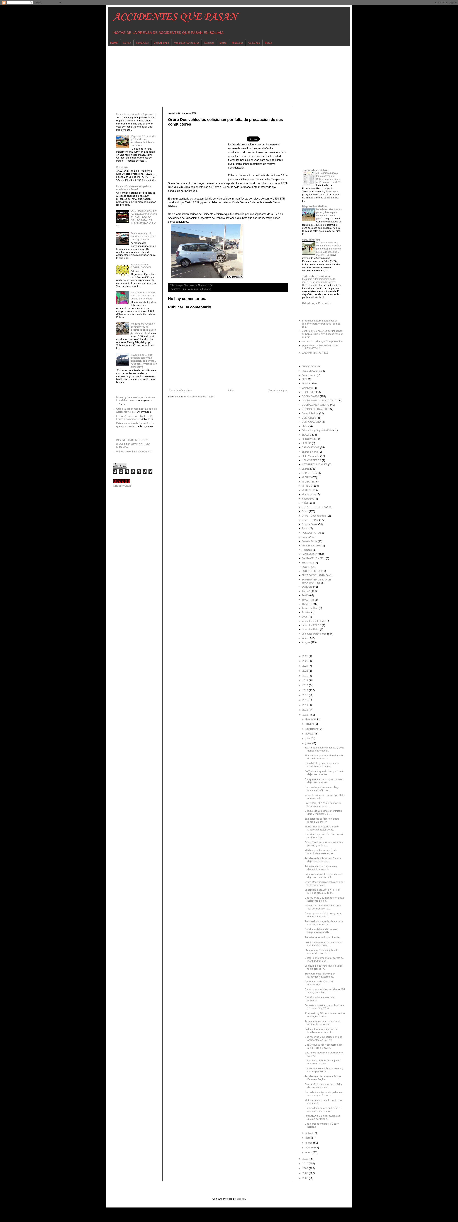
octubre (310, 723)
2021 (305, 670)
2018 (305, 685)
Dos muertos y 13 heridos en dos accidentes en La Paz (323, 1038)
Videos (305, 638)
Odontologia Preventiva (316, 303)
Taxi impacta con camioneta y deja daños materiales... (324, 749)
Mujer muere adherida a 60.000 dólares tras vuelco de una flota (143, 295)
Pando (305, 528)
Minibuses (237, 42)
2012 (305, 714)
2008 (305, 1173)
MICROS (307, 477)
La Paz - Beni (309, 473)
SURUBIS (307, 586)
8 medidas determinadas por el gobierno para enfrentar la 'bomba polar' (321, 323)
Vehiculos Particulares (186, 42)
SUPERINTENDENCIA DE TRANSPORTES (316, 581)
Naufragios (308, 498)
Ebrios (305, 426)
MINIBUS (307, 485)
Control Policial (310, 413)
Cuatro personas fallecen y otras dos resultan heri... (323, 915)
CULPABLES (309, 417)
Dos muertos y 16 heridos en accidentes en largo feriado (143, 236)
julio (308, 738)
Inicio (231, 390)
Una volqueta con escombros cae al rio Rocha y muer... (324, 1046)
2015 (305, 699)
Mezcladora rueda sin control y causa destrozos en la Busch (143, 326)
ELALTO (306, 443)
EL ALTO (306, 434)
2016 (305, 695)
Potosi (305, 537)
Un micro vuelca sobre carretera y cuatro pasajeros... (324, 1070)
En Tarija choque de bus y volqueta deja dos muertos (324, 773)
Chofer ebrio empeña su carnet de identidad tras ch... (324, 959)
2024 (305, 665)
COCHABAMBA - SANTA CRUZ (319, 400)
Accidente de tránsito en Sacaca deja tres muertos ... (323, 860)
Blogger (241, 1198)
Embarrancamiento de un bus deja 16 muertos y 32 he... (324, 1007)
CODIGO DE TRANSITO (315, 409)
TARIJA (306, 591)
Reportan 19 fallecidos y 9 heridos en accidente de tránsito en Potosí (143, 141)
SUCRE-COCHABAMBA (315, 575)
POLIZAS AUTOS (311, 532)
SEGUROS (308, 562)
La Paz (127, 42)
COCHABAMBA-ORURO (315, 404)
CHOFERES (308, 392)
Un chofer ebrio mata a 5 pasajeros (136, 114)
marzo (309, 1142)
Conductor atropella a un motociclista (319, 983)
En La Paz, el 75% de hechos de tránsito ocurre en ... (323, 804)
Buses (268, 42)
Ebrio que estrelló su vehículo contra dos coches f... (321, 951)
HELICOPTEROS (311, 460)
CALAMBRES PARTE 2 (315, 352)
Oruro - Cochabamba (314, 515)
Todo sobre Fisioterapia (316, 276)
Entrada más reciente (181, 390)
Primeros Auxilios (311, 545)
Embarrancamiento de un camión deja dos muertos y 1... (323, 875)
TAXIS (305, 595)
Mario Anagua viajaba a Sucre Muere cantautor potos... (322, 828)
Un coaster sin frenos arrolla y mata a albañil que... (322, 789)
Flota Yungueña (311, 456)
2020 (305, 675)
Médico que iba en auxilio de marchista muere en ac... (321, 852)
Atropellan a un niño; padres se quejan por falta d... (322, 1117)
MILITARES (308, 481)
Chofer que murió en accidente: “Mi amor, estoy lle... (325, 991)
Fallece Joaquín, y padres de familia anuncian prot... (321, 1030)
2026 (305, 656)
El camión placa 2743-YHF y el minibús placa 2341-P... (322, 891)
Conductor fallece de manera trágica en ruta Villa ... (321, 931)
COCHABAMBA (310, 396)
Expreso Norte (310, 451)
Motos (223, 42)
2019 (305, 680)
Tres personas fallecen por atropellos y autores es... (320, 975)
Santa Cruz (142, 42)
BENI (304, 379)
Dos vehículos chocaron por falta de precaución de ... (323, 1086)
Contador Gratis (122, 485)
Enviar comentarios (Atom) (199, 396)
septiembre (312, 728)
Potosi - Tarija (309, 541)
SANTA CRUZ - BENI (313, 558)
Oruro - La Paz (310, 519)
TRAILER (307, 603)
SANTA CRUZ (309, 554)
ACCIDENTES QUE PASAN (175, 17)
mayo (308, 1132)
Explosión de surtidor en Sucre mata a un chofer (322, 820)
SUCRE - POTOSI (312, 571)
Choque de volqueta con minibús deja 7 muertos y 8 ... (323, 812)
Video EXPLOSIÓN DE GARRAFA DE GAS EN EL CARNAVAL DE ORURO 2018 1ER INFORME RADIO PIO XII (136, 219)
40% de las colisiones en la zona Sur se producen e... (323, 907)
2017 (305, 690)
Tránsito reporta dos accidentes (322, 937)
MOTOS (306, 490)
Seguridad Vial (311, 239)
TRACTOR (308, 599)
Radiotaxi (307, 549)
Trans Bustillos (310, 608)
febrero (309, 1147)
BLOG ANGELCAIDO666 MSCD (134, 451)
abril (308, 1137)
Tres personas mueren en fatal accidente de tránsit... (322, 1023)
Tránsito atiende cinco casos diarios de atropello (321, 868)
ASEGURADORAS (312, 370)
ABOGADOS (309, 366)
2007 (305, 1178)
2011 (305, 1158)
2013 (305, 709)
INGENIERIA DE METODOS (132, 440)
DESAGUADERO (311, 421)
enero (309, 1152)
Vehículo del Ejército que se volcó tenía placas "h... (324, 967)
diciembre (311, 718)
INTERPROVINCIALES (314, 464)
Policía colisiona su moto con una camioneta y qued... (323, 944)
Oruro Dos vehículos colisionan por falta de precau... (324, 883)
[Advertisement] (220, 76)
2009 (305, 1168)
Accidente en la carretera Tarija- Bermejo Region (323, 1078)
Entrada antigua (278, 390)
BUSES (306, 383)
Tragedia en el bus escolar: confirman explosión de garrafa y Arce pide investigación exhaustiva (144, 360)
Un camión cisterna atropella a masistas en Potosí (133, 188)
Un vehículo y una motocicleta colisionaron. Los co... (322, 765)
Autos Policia (309, 375)
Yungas (306, 642)
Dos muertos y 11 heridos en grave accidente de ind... (324, 899)
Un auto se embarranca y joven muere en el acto (322, 1062)
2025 (305, 660)
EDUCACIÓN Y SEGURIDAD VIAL (141, 266)
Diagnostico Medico (314, 206)
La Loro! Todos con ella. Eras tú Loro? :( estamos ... (134, 418)
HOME (114, 42)
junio (308, 743)
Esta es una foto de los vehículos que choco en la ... (135, 425)
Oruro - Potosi (310, 524)
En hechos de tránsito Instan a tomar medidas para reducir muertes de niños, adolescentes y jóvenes (328, 248)
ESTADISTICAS (310, 447)
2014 (305, 705)
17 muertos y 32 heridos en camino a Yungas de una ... (325, 1015)
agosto (309, 733)
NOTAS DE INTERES (314, 507)
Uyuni (305, 616)
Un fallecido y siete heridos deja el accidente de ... (324, 836)
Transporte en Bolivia (315, 170)
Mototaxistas (309, 494)
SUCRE (306, 566)
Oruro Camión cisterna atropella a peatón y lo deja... (324, 844)
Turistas (306, 612)
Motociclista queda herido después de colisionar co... (324, 757)
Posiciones (122, 167)
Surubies (209, 42)
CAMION (307, 387)
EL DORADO (309, 439)
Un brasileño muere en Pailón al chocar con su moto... (323, 1109)
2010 (305, 1163)
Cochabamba (161, 42)
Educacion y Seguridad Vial (317, 430)
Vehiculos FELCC (311, 625)
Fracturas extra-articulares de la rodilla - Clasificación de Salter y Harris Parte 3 (319, 282)
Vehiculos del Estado (313, 621)
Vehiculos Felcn (310, 629)
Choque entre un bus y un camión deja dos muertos (324, 781)
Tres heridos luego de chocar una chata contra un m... (324, 923)
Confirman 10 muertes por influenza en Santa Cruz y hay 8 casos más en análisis (322, 333)
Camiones (254, 42)
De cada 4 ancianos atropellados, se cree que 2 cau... (324, 1094)
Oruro (183, 289)
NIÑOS (306, 502)
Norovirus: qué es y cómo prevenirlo (322, 341)
